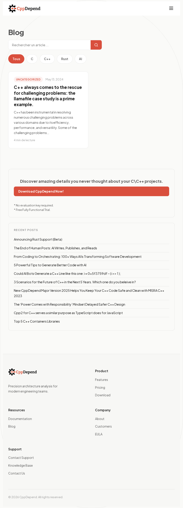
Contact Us (16, 473)
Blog (11, 426)
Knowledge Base (20, 465)
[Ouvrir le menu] (171, 9)
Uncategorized (28, 79)
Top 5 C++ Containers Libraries (37, 321)
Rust (64, 59)
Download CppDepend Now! (41, 191)
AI (80, 59)
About (99, 419)
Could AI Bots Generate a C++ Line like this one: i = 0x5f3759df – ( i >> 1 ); (67, 273)
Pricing (100, 387)
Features (101, 380)
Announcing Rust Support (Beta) (38, 239)
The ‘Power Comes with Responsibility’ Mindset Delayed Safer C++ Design (69, 304)
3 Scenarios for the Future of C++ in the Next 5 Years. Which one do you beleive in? (75, 282)
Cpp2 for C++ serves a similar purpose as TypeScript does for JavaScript (68, 313)
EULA (98, 434)
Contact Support (21, 458)
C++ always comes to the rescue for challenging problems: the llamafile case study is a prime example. (48, 95)
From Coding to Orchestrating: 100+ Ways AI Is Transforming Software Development (77, 256)
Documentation (20, 419)
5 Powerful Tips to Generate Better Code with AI (50, 265)
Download (102, 395)
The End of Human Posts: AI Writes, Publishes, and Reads (55, 248)
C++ (47, 59)
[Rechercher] (96, 45)
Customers (103, 426)
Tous (16, 59)
